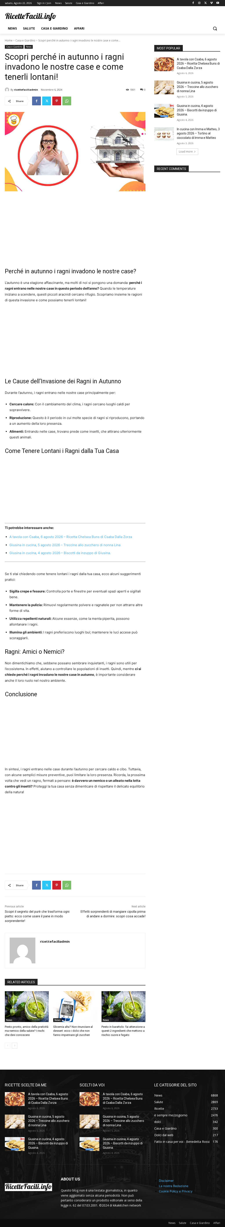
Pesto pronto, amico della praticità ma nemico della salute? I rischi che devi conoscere (26, 1030)
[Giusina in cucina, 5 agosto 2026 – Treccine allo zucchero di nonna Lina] (164, 87)
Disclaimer (166, 1180)
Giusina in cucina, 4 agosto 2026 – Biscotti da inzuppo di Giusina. (60, 553)
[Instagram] (199, 3)
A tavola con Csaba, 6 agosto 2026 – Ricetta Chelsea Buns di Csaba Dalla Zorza (70, 537)
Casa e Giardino (25, 40)
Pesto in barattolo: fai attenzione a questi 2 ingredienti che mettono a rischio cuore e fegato (123, 1030)
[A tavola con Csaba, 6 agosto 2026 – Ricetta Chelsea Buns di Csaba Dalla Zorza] (164, 64)
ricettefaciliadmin (26, 89)
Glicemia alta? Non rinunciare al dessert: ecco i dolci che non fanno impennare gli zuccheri (73, 1030)
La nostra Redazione (173, 1186)
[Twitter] (205, 3)
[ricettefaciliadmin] (8, 90)
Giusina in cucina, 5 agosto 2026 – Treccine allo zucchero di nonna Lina (64, 545)
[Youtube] (217, 3)
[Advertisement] (75, 230)
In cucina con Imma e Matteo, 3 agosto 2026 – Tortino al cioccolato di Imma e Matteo (198, 133)
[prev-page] (7, 1045)
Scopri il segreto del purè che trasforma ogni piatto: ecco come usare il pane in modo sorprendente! (37, 916)
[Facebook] (193, 3)
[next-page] (14, 1045)
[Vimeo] (211, 3)
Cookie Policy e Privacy (175, 1191)
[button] (215, 28)
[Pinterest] (56, 101)
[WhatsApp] (66, 101)
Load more (186, 151)
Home (9, 40)
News (28, 46)
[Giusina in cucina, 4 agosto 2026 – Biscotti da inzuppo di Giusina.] (164, 111)
